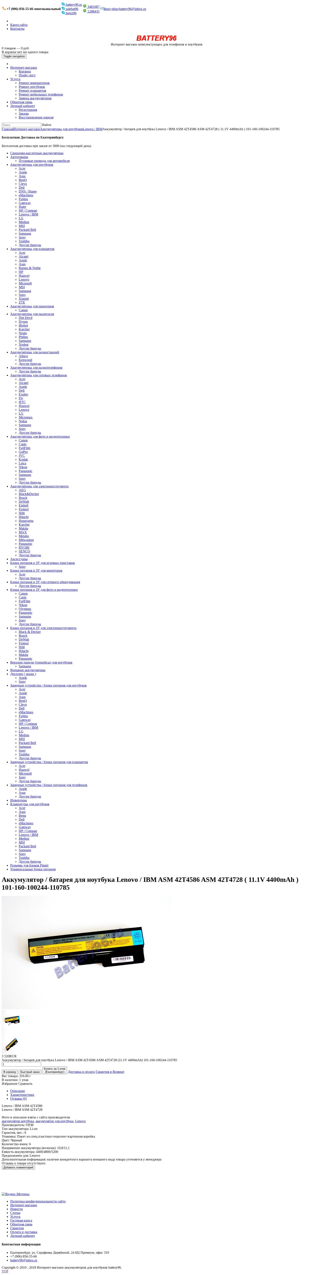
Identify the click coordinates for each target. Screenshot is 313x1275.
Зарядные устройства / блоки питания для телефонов (48, 785)
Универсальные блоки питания (33, 869)
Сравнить (25, 1083)
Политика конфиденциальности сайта (38, 1201)
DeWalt (24, 501)
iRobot (23, 325)
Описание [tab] (17, 1091)
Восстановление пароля (36, 117)
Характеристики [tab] (22, 1095)
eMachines (26, 195)
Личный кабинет (22, 106)
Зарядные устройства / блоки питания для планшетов (49, 762)
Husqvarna (26, 521)
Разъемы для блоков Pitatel (29, 865)
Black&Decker (29, 494)
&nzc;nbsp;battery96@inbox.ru (125, 9)
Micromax (26, 417)
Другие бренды (30, 245)
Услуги (15, 79)
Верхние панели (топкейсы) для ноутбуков (41, 662)
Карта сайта (18, 25)
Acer (22, 168)
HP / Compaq (28, 210)
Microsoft (25, 283)
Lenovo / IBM (92, 129)
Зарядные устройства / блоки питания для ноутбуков (48, 685)
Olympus (25, 609)
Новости (16, 1209)
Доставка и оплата (81, 1072)
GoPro (23, 452)
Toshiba (24, 241)
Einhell (23, 505)
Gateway (25, 203)
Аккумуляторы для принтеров (32, 306)
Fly (21, 398)
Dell (21, 187)
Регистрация (28, 109)
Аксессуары (19, 559)
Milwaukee (26, 540)
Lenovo (24, 279)
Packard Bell (27, 229)
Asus (22, 176)
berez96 (70, 13)
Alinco (23, 356)
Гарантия (17, 1228)
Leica (22, 463)
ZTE (22, 302)
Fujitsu (23, 199)
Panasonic (25, 471)
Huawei (24, 275)
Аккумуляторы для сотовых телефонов (38, 375)
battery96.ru (73, 4)
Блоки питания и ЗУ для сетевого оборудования (45, 582)
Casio (22, 444)
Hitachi (24, 517)
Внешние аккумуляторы (27, 670)
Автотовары (19, 157)
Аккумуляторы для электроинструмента (39, 486)
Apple (23, 172)
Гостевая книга (21, 1220)
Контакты (17, 28)
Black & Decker (30, 632)
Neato (23, 333)
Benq (22, 815)
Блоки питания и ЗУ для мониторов (36, 570)
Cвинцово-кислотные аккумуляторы (36, 153)
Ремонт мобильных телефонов (41, 94)
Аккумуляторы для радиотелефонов (36, 367)
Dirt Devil (25, 318)
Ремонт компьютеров (34, 83)
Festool (24, 509)
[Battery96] (156, 40)
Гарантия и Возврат (110, 1072)
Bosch (23, 498)
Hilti (22, 513)
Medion (24, 222)
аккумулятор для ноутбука (54, 1121)
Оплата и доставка (23, 1232)
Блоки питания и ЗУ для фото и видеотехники (44, 589)
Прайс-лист (27, 75)
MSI (22, 226)
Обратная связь (21, 102)
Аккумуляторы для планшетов (32, 249)
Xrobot (23, 344)
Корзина (25, 71)
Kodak (23, 459)
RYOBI (24, 547)
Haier (22, 206)
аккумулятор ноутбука (18, 1121)
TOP (5, 1271)
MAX (23, 532)
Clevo (23, 184)
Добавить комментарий (18, 1167)
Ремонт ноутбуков (32, 87)
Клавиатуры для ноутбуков (29, 804)
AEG (22, 490)
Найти (46, 125)
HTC (22, 402)
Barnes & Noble (30, 268)
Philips (23, 337)
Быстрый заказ (30, 1072)
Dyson (23, 321)
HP (21, 272)
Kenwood (25, 360)
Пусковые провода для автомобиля (44, 161)
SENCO (24, 551)
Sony (22, 237)
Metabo (24, 536)
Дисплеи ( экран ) (23, 674)
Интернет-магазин (23, 67)
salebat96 (71, 9)
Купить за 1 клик (54, 1070)
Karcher (24, 329)
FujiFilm (24, 448)
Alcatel (23, 256)
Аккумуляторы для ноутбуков (61, 129)
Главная (7, 129)
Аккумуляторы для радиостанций (34, 352)
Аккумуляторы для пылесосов (32, 314)
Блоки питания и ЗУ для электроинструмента (43, 628)
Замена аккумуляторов (35, 98)
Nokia (23, 421)
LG (21, 218)
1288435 (93, 11)
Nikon (23, 467)
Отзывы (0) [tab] (18, 1098)
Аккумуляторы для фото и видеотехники (40, 436)
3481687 (93, 7)
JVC (22, 455)
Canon (23, 310)
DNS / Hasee (28, 191)
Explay (23, 394)
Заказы (24, 113)
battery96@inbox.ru (23, 1260)
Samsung (25, 233)
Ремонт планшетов (32, 90)
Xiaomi (24, 298)
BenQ (23, 180)
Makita (23, 528)
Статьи (15, 1213)
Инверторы (18, 800)
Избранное (9, 1083)
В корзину (9, 1072)
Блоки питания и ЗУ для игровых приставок (42, 563)
